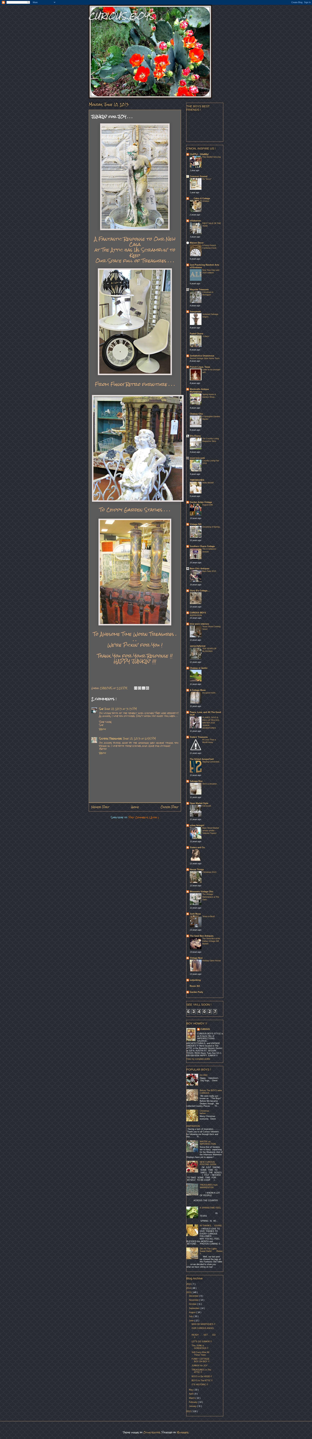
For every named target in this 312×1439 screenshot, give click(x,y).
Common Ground (198, 176)
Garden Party (196, 992)
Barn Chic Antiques (199, 568)
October (205, 201)
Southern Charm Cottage (202, 546)
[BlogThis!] (139, 688)
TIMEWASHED (197, 480)
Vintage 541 (196, 524)
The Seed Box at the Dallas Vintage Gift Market (211, 941)
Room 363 (195, 986)
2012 (189, 1411)
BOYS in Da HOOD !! (202, 1376)
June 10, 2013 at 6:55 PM (139, 738)
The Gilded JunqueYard (202, 759)
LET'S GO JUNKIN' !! (202, 1341)
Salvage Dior (196, 781)
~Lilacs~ (206, 336)
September (194, 1308)
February (193, 1402)
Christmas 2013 (209, 872)
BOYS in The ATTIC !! (202, 1380)
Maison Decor (197, 243)
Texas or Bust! (208, 916)
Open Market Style (199, 803)
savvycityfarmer (198, 646)
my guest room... (209, 693)
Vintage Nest (196, 958)
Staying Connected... (211, 762)
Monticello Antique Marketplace (199, 390)
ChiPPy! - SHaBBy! (199, 154)
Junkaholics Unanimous (202, 356)
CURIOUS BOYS (121, 16)
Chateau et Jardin (198, 668)
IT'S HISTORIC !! (200, 1384)
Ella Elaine (195, 436)
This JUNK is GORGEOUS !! (200, 1346)
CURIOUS (205, 1029)
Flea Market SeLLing (211, 157)
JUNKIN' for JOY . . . (201, 1365)
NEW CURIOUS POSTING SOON (208, 1163)
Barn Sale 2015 (209, 571)
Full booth (206, 806)
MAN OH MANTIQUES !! (203, 1324)
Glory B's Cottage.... (200, 590)
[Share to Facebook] (147, 688)
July (191, 1316)
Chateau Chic (196, 414)
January (193, 1406)
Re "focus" (206, 179)
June (191, 1320)
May (191, 1390)
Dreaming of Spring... (211, 527)
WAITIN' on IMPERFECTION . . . (210, 1142)
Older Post (169, 807)
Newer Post (100, 807)
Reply (102, 729)
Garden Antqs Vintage (201, 502)
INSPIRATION (196, 615)
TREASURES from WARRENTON (209, 1186)
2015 (189, 1284)
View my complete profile (198, 1059)
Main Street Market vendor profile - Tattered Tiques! (210, 830)
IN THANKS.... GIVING (211, 1225)
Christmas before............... (207, 1112)
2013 (189, 1292)
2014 (189, 1288)
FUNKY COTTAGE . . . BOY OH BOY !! (202, 1360)
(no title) (203, 1075)
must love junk (197, 458)
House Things (197, 869)
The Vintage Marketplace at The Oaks (210, 897)
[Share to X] (143, 688)
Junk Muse (195, 914)
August (192, 1312)
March (192, 1398)
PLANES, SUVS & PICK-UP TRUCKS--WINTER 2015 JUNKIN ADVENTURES (211, 722)
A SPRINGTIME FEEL (210, 1208)
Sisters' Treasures (199, 737)
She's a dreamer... (210, 784)
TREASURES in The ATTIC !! (201, 1371)
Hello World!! (208, 483)
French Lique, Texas (200, 367)
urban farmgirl (197, 825)
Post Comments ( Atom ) (144, 817)
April (191, 1394)
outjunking (195, 980)
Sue (101, 708)
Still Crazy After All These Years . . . (201, 1353)
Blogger (182, 1432)
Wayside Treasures (199, 289)
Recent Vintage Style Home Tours (205, 358)
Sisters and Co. (197, 847)
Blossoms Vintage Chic (201, 891)
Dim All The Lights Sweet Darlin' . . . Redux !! (211, 1251)
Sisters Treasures (110, 738)
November (194, 1300)
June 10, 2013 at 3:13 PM (120, 708)
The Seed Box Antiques (201, 936)
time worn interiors (199, 624)
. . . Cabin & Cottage (200, 198)
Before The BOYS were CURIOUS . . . (211, 1091)
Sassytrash (195, 311)
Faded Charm (196, 333)
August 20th (207, 505)
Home (135, 807)
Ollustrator (151, 1432)
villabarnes (195, 220)
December (194, 1296)
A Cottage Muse (198, 690)
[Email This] (135, 688)
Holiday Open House (211, 960)
